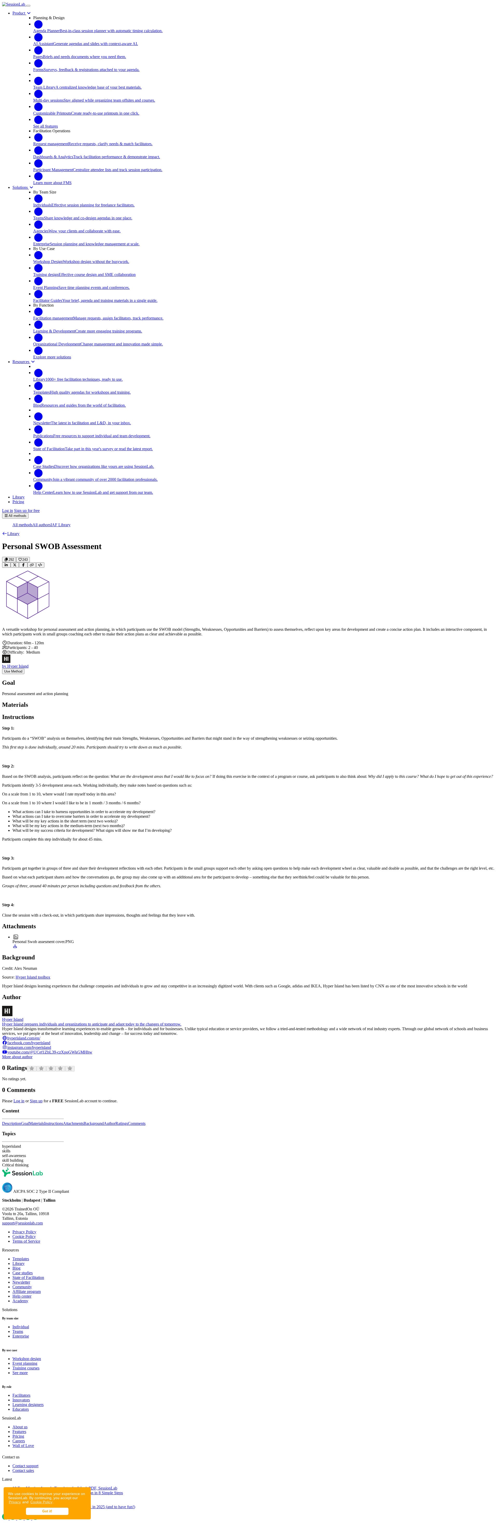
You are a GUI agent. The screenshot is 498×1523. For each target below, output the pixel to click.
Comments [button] (137, 1123)
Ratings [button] (121, 1123)
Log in (7, 510)
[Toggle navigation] (28, 5)
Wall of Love (23, 1445)
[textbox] (249, 631)
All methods (22, 525)
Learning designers (28, 1404)
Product (19, 13)
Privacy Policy (24, 1232)
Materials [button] (36, 1123)
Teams (17, 1331)
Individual (20, 1327)
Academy (20, 1301)
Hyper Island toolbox (33, 977)
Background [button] (94, 1123)
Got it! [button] (47, 1511)
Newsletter (21, 1282)
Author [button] (109, 1123)
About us (19, 1427)
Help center (21, 1296)
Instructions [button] (53, 1123)
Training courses (25, 1368)
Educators (20, 1409)
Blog (16, 1268)
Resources (21, 361)
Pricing (18, 1436)
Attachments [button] (73, 1123)
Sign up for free (27, 510)
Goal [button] (25, 1123)
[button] (10, 533)
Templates (20, 1259)
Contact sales (23, 1470)
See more (20, 1372)
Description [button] (11, 1123)
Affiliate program (26, 1291)
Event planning (24, 1363)
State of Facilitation (28, 1277)
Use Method (13, 671)
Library (18, 1263)
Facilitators (21, 1395)
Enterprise (20, 1336)
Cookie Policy (41, 1502)
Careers (18, 1441)
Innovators (21, 1400)
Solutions (20, 187)
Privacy (15, 1502)
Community (22, 1287)
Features (19, 1431)
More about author (17, 1057)
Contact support (25, 1466)
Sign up (36, 1101)
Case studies (22, 1273)
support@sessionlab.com (22, 1223)
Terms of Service (26, 1241)
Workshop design (26, 1358)
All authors (41, 525)
